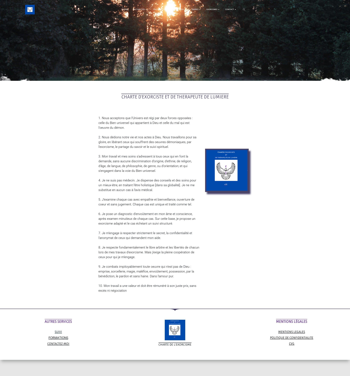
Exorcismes (212, 9)
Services (180, 9)
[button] (244, 9)
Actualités (139, 9)
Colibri (211, 367)
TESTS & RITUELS (160, 9)
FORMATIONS (58, 337)
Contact (229, 9)
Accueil (125, 9)
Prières (195, 9)
